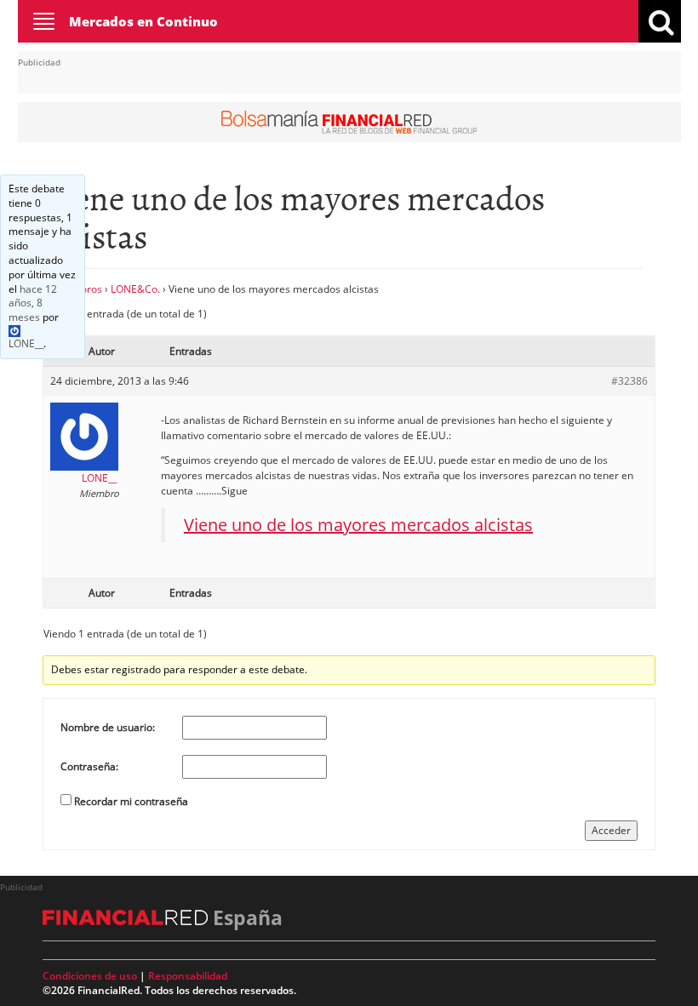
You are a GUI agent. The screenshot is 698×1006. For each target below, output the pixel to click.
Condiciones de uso (90, 976)
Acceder (611, 830)
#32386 (629, 381)
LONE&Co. (135, 289)
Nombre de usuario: (107, 727)
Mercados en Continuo (143, 21)
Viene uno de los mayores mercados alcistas (358, 524)
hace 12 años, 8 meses (33, 303)
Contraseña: (89, 766)
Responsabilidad (187, 976)
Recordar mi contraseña (131, 801)
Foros (89, 289)
